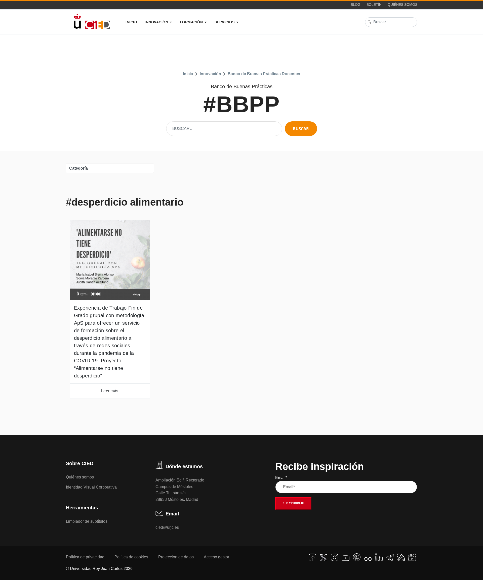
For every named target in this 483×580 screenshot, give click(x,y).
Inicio (131, 22)
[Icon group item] (312, 557)
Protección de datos (176, 557)
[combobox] (391, 22)
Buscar (301, 128)
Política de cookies (131, 557)
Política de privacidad (85, 557)
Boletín (374, 5)
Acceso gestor (216, 557)
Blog (355, 5)
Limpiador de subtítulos (86, 521)
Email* (281, 477)
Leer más (109, 391)
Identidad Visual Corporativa (91, 487)
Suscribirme (293, 503)
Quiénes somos (402, 5)
